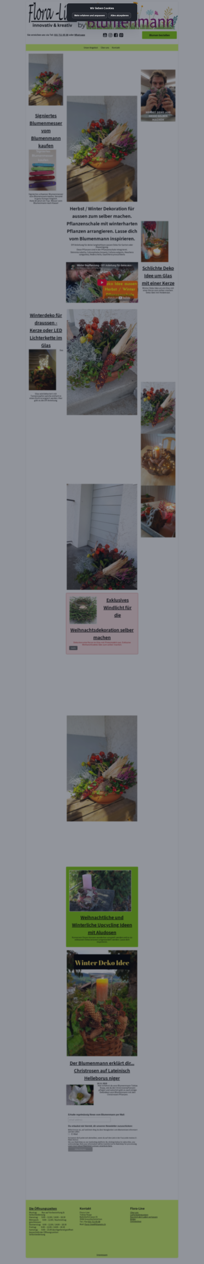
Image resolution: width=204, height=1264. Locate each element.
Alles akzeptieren (120, 15)
